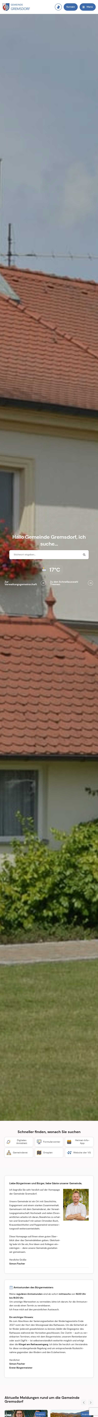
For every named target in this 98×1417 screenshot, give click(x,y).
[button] (84, 1402)
